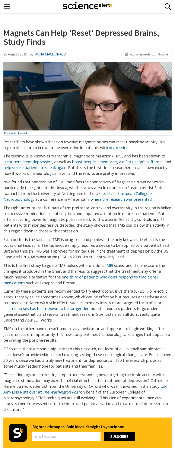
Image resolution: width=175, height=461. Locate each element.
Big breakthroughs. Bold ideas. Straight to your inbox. (78, 426)
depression (118, 147)
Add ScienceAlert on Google (149, 54)
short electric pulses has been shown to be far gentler (83, 305)
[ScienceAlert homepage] (87, 6)
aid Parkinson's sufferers (141, 161)
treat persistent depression (27, 161)
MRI (109, 265)
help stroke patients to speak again (34, 167)
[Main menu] (7, 6)
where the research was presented (121, 199)
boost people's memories (94, 161)
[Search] (168, 6)
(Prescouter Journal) (15, 133)
